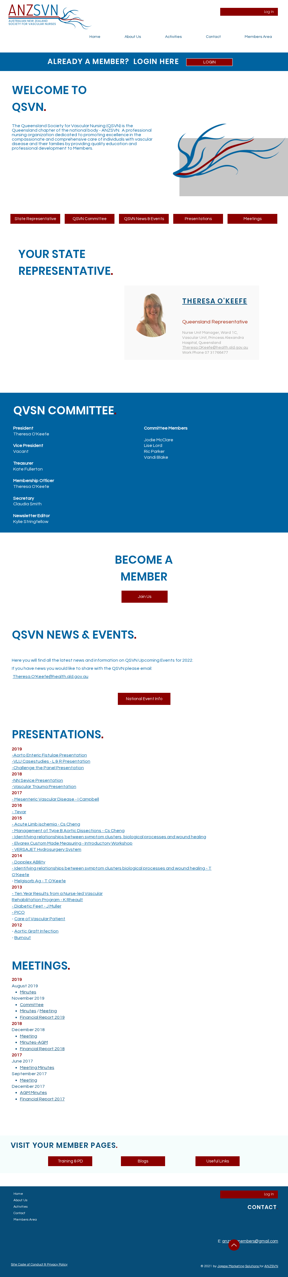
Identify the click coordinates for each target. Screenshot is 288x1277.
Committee (32, 1004)
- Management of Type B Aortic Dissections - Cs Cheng (68, 830)
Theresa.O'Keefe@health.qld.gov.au (50, 676)
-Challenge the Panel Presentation (48, 768)
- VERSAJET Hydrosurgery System (46, 849)
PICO (19, 912)
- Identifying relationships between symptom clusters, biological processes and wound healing (109, 837)
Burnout (22, 937)
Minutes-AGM (34, 1042)
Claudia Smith (27, 504)
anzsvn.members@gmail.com (250, 1241)
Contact (19, 1213)
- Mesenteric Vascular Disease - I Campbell (55, 799)
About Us (20, 1200)
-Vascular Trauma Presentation (44, 786)
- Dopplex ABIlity (28, 862)
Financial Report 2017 (42, 1099)
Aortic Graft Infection (36, 931)
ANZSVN (271, 1266)
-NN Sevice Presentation (37, 780)
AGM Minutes (33, 1092)
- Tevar (19, 812)
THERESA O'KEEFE (214, 301)
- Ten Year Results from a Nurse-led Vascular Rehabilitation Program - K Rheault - (57, 899)
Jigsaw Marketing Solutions (238, 1266)
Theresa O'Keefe (31, 434)
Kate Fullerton (28, 469)
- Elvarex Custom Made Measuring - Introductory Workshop (72, 843)
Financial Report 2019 (42, 1017)
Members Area (25, 1219)
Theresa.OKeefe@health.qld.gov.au (215, 347)
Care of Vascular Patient (39, 919)
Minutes (28, 992)
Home (18, 1194)
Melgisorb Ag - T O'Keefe (40, 881)
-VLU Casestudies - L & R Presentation (51, 761)
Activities (21, 1207)
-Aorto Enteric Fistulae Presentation (49, 755)
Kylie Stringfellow (30, 521)
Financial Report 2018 (42, 1049)
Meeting (48, 1011)
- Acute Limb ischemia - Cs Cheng (46, 824)
